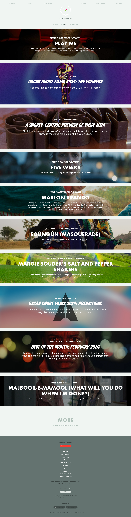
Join (65, 491)
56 (70, 24)
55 (68, 24)
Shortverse (65, 457)
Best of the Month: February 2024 (65, 346)
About (65, 471)
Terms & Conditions (79, 512)
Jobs (65, 468)
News (65, 465)
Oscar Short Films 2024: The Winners (65, 81)
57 (72, 24)
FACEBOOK (60, 507)
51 (61, 24)
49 (57, 24)
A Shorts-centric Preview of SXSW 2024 (65, 124)
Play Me (65, 43)
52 (63, 24)
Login (61, 477)
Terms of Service (70, 497)
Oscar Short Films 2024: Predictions (65, 303)
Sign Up (69, 477)
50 (59, 24)
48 (56, 24)
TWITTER (73, 507)
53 (65, 24)
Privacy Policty (70, 512)
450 (77, 24)
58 (74, 24)
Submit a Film (65, 463)
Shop (65, 460)
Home (65, 451)
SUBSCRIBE (66, 446)
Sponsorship (65, 474)
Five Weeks (65, 167)
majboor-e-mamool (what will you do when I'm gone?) (65, 390)
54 (66, 24)
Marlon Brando (65, 197)
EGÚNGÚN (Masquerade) (65, 234)
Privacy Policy (60, 497)
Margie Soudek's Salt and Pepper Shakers (65, 266)
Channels (65, 454)
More (65, 420)
